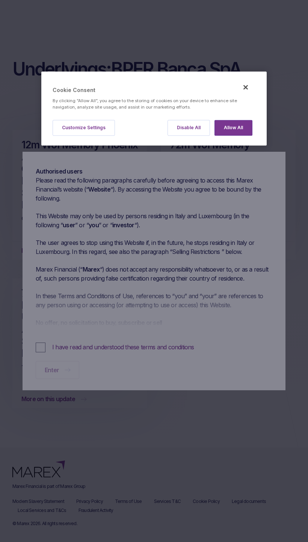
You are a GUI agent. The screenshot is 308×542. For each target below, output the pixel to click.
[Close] (246, 87)
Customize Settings (84, 128)
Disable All (189, 128)
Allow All (233, 128)
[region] (154, 109)
